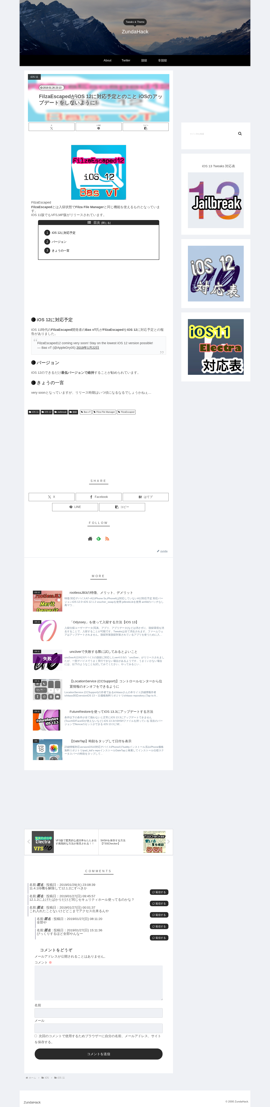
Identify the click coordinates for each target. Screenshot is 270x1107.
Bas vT (87, 412)
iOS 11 (35, 412)
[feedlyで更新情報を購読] (98, 538)
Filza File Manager (105, 412)
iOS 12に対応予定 (63, 232)
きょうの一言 (60, 250)
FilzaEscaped (127, 412)
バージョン (59, 241)
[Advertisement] (98, 286)
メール (39, 1020)
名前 (38, 1005)
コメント (43, 962)
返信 (158, 892)
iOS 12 (48, 412)
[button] (146, 127)
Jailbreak (61, 412)
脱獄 (75, 412)
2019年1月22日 (87, 348)
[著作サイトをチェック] (90, 538)
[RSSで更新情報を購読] (107, 538)
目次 (96, 222)
